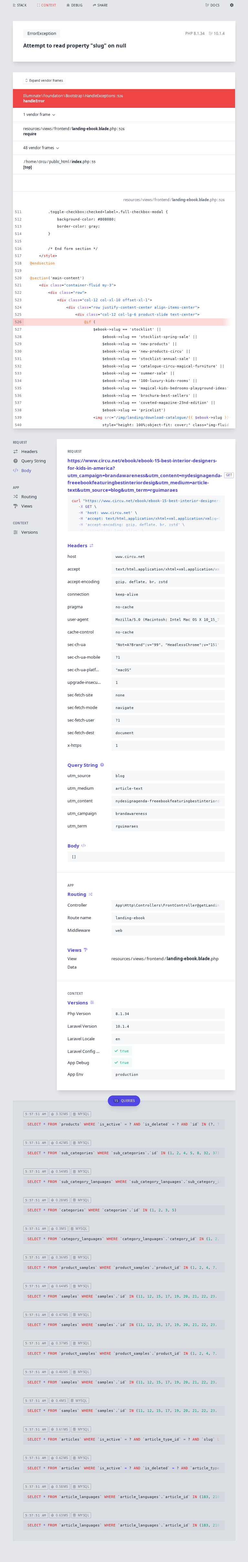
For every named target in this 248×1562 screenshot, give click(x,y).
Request (20, 442)
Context (21, 523)
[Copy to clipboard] (218, 501)
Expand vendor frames (46, 80)
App (16, 488)
